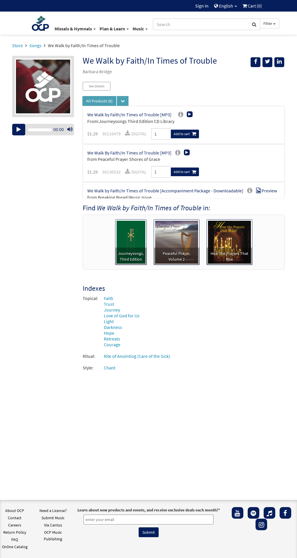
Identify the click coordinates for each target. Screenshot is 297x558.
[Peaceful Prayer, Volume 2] (177, 241)
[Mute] (70, 129)
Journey (112, 310)
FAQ (14, 539)
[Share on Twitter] (267, 62)
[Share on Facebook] (255, 62)
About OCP (14, 510)
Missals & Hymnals (74, 29)
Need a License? (53, 510)
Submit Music (52, 517)
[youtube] (237, 513)
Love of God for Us (122, 315)
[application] (43, 129)
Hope (109, 333)
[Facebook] (285, 513)
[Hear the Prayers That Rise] (229, 241)
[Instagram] (261, 524)
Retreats (112, 339)
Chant (109, 368)
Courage (112, 344)
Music (139, 29)
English (226, 6)
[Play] (18, 129)
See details (96, 86)
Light (109, 321)
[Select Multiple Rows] (122, 101)
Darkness (113, 327)
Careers (14, 525)
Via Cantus (53, 525)
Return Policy (14, 532)
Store (17, 45)
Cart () (254, 6)
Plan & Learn (112, 29)
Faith (108, 298)
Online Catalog (15, 546)
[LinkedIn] (279, 62)
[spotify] (253, 513)
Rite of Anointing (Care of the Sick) (137, 356)
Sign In (202, 6)
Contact (14, 517)
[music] (269, 513)
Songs (35, 45)
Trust (109, 304)
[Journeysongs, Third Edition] (131, 241)
